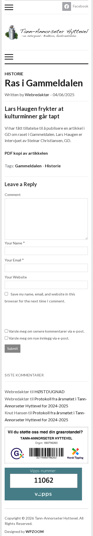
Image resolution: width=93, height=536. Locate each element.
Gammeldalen (28, 165)
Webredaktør (37, 94)
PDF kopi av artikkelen (26, 153)
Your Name (13, 243)
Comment (13, 194)
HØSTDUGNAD (49, 391)
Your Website (16, 277)
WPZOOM (35, 531)
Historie (14, 73)
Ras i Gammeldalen (44, 82)
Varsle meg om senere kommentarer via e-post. (46, 331)
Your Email (13, 260)
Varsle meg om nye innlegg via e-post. (39, 338)
